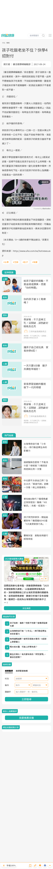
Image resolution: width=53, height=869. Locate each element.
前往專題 (26, 608)
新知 (8, 43)
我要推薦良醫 (26, 717)
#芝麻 (15, 262)
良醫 (3, 43)
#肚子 (25, 262)
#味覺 (34, 262)
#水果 (6, 262)
